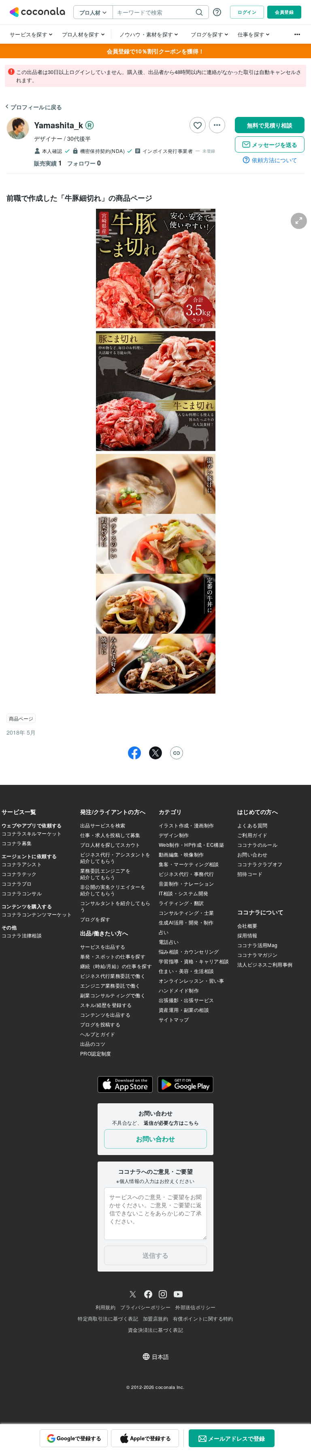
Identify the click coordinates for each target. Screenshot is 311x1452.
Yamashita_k (58, 125)
